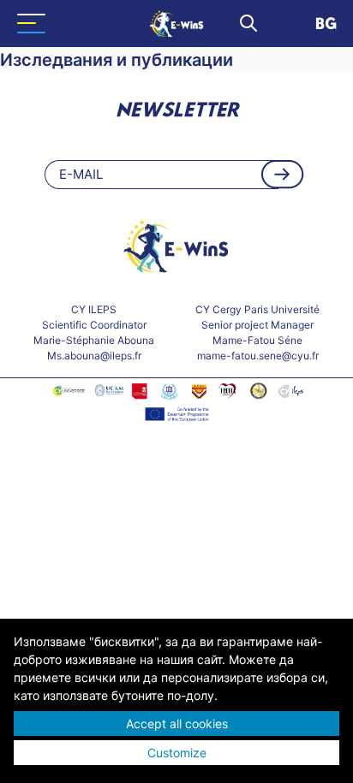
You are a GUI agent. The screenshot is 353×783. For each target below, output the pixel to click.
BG (326, 25)
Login (287, 23)
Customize (176, 752)
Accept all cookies (177, 723)
